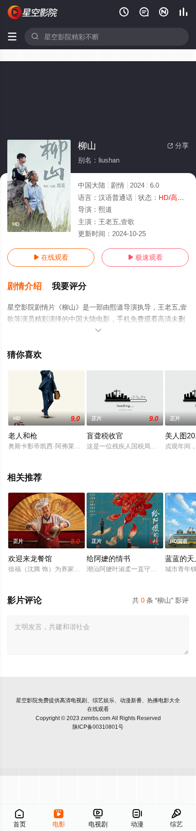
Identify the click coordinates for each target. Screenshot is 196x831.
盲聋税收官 (105, 435)
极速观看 (145, 257)
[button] (29, 286)
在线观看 (50, 257)
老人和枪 (22, 435)
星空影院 (27, 700)
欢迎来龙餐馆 (30, 558)
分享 (178, 145)
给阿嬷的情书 (108, 558)
